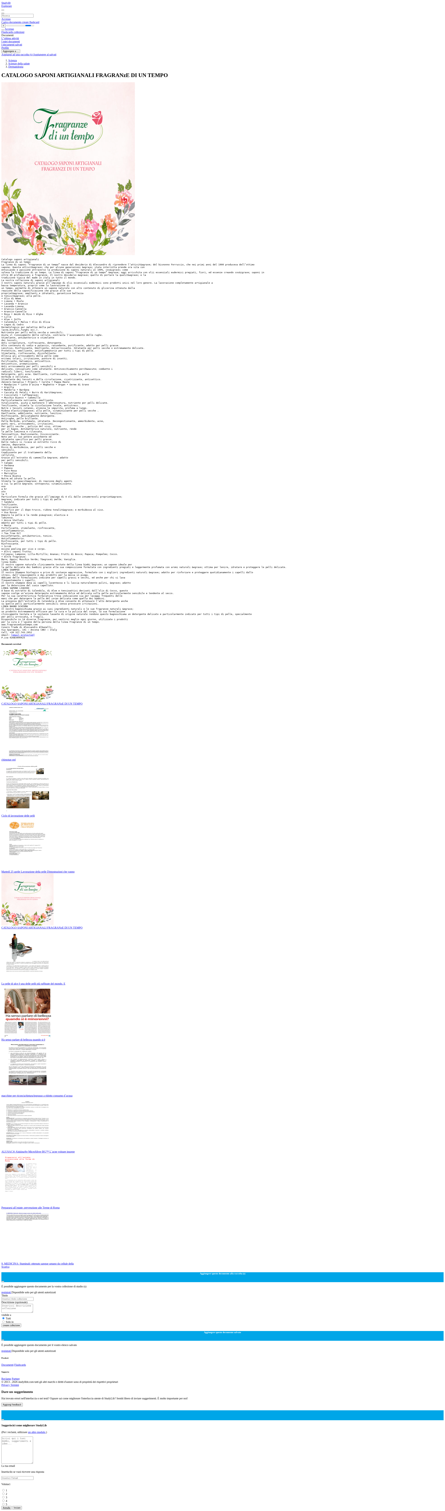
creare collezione (11, 1325)
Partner (16, 1378)
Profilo (5, 47)
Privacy (5, 1385)
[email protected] (23, 635)
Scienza (12, 60)
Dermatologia (15, 66)
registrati (6, 1292)
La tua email (8, 1465)
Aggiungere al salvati (44, 54)
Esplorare (6, 6)
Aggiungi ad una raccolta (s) (17, 54)
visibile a (6, 1314)
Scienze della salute (19, 63)
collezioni (19, 32)
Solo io (10, 1321)
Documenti (7, 1364)
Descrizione (14, 1302)
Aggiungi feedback (12, 1404)
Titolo (4, 1295)
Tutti (8, 1318)
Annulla (6, 1507)
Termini (14, 1385)
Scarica (5, 1266)
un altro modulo (37, 1432)
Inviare (17, 1507)
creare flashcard (30, 22)
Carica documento (11, 22)
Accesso (6, 19)
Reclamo (6, 1378)
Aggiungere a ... (11, 51)
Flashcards (7, 32)
